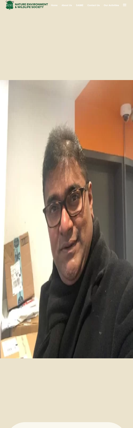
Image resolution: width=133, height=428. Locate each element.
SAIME (79, 5)
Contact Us (93, 5)
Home (54, 5)
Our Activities (111, 5)
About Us (67, 5)
